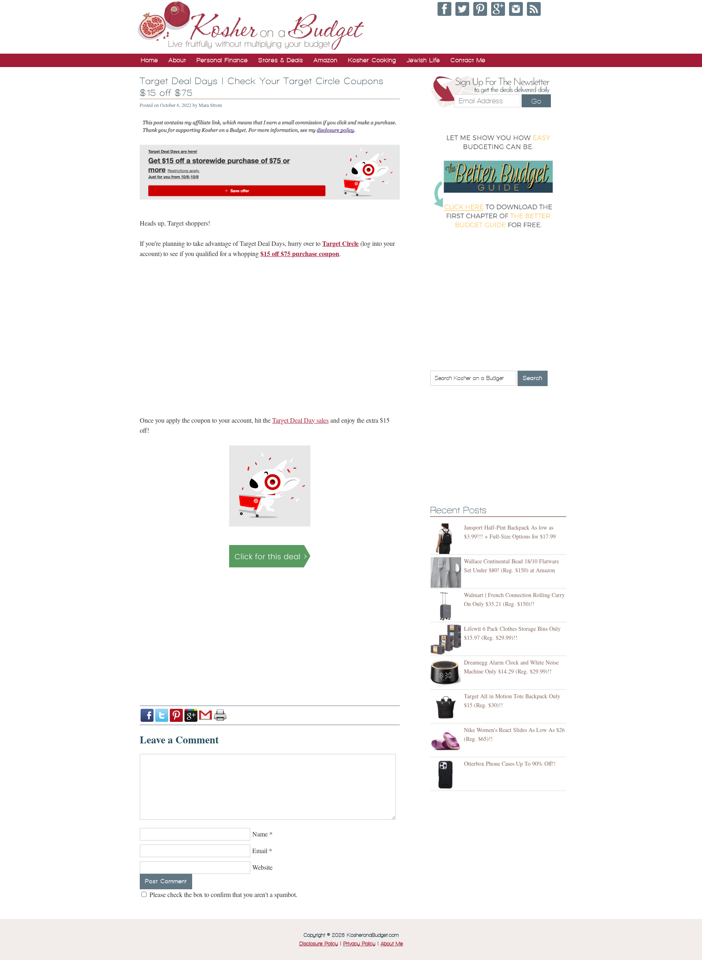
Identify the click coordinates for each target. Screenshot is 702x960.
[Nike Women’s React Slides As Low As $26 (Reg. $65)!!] (447, 741)
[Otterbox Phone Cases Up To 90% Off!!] (447, 775)
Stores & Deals (280, 60)
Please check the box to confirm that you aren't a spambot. (222, 894)
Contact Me (468, 60)
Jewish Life (423, 60)
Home (149, 60)
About (177, 60)
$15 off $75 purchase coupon (299, 253)
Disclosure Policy (318, 944)
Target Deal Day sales (300, 420)
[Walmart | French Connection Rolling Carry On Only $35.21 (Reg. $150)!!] (447, 606)
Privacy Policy (359, 944)
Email (259, 850)
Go (536, 101)
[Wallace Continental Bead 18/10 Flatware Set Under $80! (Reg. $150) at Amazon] (447, 572)
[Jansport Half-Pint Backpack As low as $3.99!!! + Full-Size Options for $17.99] (447, 538)
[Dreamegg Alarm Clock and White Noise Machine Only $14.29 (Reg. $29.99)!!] (447, 673)
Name (260, 834)
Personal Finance (222, 60)
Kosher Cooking (372, 60)
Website (262, 867)
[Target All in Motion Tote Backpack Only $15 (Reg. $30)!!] (447, 707)
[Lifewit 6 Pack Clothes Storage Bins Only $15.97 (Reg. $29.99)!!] (447, 640)
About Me (392, 944)
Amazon (326, 60)
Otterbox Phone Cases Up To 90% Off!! (510, 763)
